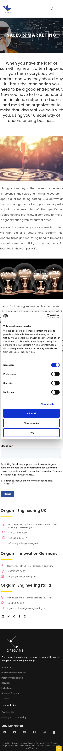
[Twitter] (8, 616)
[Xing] (14, 616)
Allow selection (31, 423)
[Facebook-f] (19, 616)
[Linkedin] (3, 616)
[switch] (55, 374)
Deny (31, 432)
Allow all (31, 413)
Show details (47, 404)
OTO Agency (32, 748)
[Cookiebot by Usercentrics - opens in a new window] (47, 316)
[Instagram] (24, 616)
